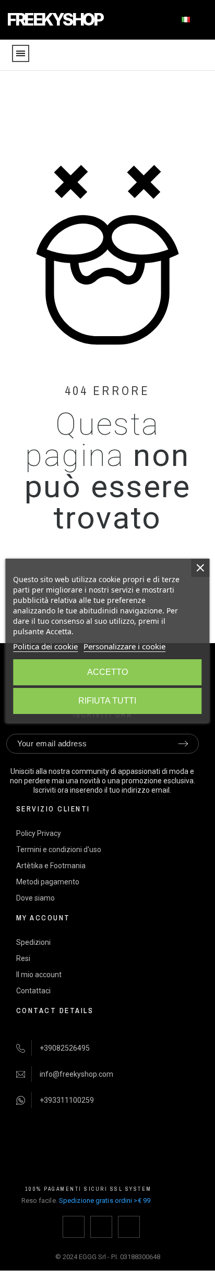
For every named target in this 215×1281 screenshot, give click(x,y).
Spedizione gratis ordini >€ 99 (104, 1200)
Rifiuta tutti (107, 700)
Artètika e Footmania (51, 865)
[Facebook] (74, 1227)
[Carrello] (199, 55)
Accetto (107, 672)
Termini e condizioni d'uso (58, 849)
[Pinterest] (129, 1227)
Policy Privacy (38, 833)
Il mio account (39, 974)
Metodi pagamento (47, 882)
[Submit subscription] (183, 743)
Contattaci (33, 991)
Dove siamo (35, 898)
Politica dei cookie (45, 646)
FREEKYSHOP (54, 19)
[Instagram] (101, 1227)
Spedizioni (33, 942)
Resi (23, 958)
